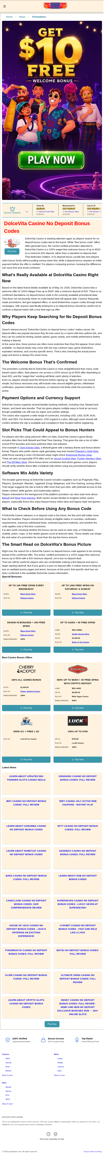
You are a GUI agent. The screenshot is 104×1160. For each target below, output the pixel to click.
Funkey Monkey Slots (89, 458)
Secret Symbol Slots (65, 458)
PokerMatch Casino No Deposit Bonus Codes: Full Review (26, 952)
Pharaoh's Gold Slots (86, 451)
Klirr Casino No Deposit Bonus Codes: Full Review (26, 977)
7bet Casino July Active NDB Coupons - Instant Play (78, 803)
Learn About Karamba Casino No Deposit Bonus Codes (26, 828)
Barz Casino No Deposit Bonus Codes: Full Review (26, 877)
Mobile (60, 1063)
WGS (8, 1058)
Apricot (8, 1091)
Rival (8, 1067)
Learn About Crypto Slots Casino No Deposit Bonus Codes (26, 1003)
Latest (60, 1058)
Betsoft (6, 498)
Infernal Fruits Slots (38, 212)
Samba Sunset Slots (80, 634)
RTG (7, 1095)
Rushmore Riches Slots (79, 455)
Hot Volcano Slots (64, 212)
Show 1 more (59, 1075)
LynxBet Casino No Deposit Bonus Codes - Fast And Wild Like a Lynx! (78, 929)
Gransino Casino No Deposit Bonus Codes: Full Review (78, 778)
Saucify (8, 1063)
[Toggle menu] (4, 6)
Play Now (12, 251)
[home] (55, 10)
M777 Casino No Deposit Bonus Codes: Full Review (78, 828)
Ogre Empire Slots (30, 447)
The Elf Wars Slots (17, 462)
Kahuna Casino (27, 598)
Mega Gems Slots (28, 594)
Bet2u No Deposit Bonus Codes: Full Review (78, 952)
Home (9, 16)
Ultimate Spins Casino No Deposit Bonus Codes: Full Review (78, 979)
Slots (60, 1071)
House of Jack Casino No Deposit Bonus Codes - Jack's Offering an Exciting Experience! (26, 930)
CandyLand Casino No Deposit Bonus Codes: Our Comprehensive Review (26, 904)
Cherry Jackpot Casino (30, 691)
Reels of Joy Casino (80, 642)
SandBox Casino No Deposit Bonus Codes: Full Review (77, 853)
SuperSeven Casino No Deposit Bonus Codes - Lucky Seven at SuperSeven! (78, 904)
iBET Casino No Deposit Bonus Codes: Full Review (26, 803)
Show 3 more (7, 1075)
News (22, 16)
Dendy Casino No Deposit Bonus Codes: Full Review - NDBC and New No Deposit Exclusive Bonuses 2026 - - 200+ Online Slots (77, 1007)
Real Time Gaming (25, 498)
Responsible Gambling (93, 1151)
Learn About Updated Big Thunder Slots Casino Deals (26, 778)
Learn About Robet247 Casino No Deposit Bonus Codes (26, 853)
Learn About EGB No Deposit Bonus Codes (78, 877)
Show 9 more (7, 1104)
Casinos (5, 1054)
